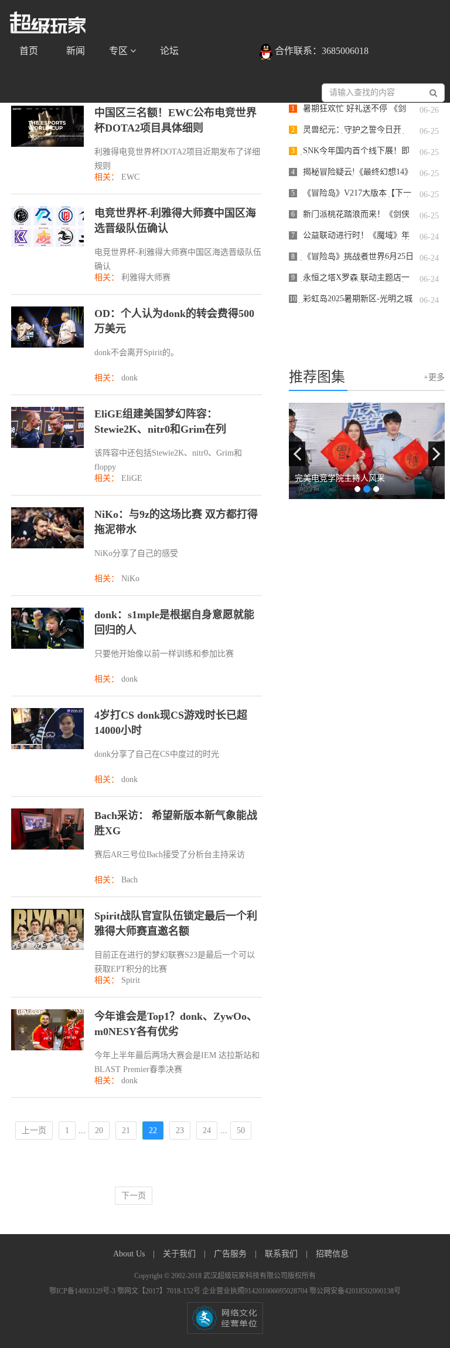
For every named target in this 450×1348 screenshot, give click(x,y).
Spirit (130, 980)
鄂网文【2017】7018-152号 (159, 1291)
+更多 (434, 377)
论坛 (169, 51)
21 (126, 1130)
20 (99, 1130)
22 (153, 1130)
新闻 (75, 51)
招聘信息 (332, 1253)
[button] (297, 454)
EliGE (131, 478)
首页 (28, 51)
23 (180, 1130)
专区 (119, 51)
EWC (130, 177)
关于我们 (180, 1253)
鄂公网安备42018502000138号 (355, 1291)
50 (241, 1130)
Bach (129, 879)
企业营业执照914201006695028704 (255, 1291)
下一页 (133, 1195)
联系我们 (282, 1253)
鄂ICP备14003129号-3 (83, 1291)
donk (129, 377)
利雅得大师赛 (146, 277)
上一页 (34, 1130)
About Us (130, 1253)
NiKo (130, 578)
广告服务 (231, 1253)
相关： (106, 177)
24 (207, 1130)
